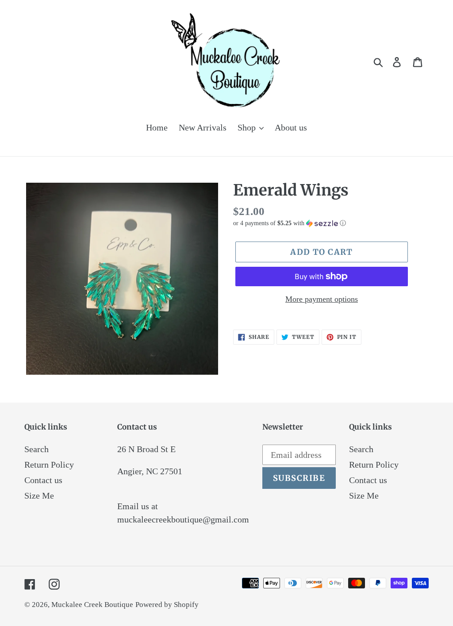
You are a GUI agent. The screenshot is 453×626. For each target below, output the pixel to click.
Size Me (39, 495)
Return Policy (49, 464)
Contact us (43, 480)
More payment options (321, 299)
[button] (331, 223)
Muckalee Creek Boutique (92, 604)
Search (36, 449)
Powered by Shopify (167, 604)
